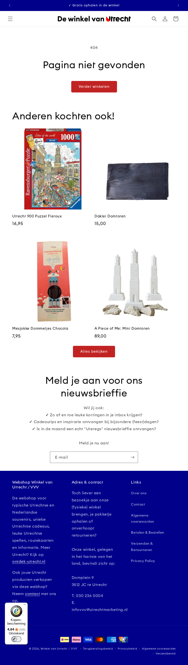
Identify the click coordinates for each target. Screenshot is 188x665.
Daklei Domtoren (110, 216)
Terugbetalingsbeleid (98, 648)
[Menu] (25, 606)
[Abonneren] (132, 457)
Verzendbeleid (166, 653)
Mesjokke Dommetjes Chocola (40, 328)
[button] (10, 18)
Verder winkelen (94, 86)
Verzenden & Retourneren (142, 546)
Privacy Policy (143, 561)
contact (32, 593)
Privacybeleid (127, 648)
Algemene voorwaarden (142, 518)
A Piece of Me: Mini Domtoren (122, 328)
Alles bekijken (94, 351)
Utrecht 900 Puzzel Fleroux (37, 216)
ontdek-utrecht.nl (28, 561)
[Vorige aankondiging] (9, 5)
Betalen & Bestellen (147, 532)
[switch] (16, 639)
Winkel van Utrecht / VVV (59, 648)
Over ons (138, 493)
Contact (138, 504)
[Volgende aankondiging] (178, 5)
